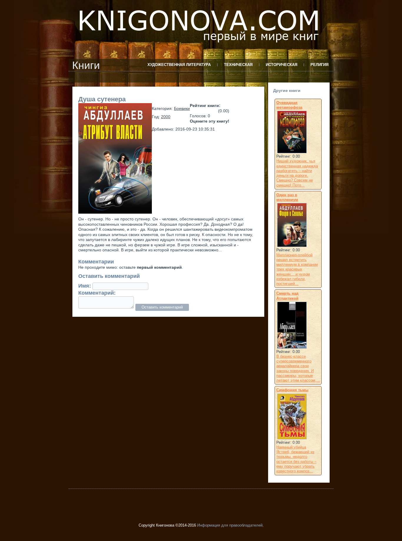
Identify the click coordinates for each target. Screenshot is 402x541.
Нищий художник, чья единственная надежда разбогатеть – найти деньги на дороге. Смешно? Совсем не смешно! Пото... (297, 173)
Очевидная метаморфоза (289, 105)
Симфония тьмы (292, 390)
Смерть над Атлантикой (287, 295)
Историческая (281, 64)
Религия (319, 64)
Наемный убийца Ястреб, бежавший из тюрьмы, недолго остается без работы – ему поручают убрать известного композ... (296, 459)
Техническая (238, 64)
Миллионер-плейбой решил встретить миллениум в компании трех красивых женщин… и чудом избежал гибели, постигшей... (297, 269)
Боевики (182, 108)
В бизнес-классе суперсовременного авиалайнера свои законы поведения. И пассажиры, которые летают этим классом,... (298, 368)
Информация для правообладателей (230, 525)
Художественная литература (179, 64)
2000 (165, 116)
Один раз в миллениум (287, 197)
